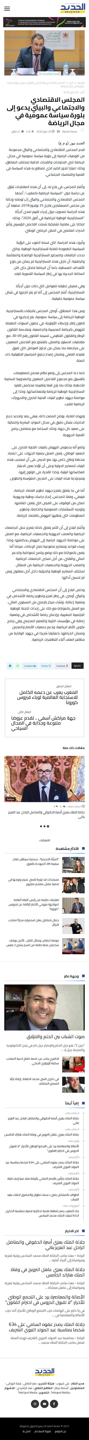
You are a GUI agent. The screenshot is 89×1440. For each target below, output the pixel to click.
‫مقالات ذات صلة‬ (74, 748)
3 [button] (41, 826)
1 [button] (48, 826)
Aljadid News (69, 131)
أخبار (71, 83)
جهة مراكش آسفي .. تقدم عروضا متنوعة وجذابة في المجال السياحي (43, 721)
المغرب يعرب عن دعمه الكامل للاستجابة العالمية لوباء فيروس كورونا (47, 695)
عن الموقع (60, 1431)
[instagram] (35, 1404)
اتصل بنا (26, 1431)
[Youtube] (44, 1404)
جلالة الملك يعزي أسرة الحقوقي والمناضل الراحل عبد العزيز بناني (46, 814)
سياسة (10, 799)
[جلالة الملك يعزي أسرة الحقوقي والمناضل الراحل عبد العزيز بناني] (44, 779)
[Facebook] (54, 1404)
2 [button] (44, 826)
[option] (44, 787)
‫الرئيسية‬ (81, 83)
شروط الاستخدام (43, 1431)
